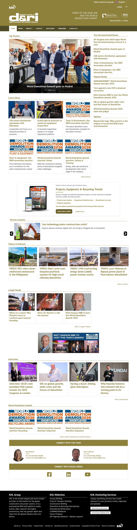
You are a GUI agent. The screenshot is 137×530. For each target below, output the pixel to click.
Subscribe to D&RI (64, 211)
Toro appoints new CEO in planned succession (110, 89)
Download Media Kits (100, 513)
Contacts (73, 28)
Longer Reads (14, 290)
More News (85, 177)
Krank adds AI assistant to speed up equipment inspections (49, 123)
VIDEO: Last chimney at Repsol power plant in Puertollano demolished (114, 271)
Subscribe (62, 28)
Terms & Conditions (108, 526)
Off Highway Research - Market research (66, 516)
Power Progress (56, 514)
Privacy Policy (27, 526)
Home (13, 28)
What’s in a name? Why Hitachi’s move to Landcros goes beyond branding (20, 316)
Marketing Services (99, 508)
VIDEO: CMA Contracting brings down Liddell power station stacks (83, 271)
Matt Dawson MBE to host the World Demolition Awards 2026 (111, 96)
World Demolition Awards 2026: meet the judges (108, 110)
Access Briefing (56, 499)
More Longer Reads (82, 326)
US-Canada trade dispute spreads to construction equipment (49, 86)
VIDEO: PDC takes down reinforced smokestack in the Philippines (22, 271)
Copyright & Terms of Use (91, 526)
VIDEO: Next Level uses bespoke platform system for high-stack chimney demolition (52, 273)
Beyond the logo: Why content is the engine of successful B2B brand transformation (111, 123)
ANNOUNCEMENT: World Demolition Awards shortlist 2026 (110, 82)
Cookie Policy (38, 526)
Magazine (50, 28)
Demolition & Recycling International (64, 506)
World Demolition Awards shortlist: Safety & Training (77, 160)
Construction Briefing (58, 504)
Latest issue (79, 211)
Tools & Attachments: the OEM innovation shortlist (78, 121)
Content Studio (75, 526)
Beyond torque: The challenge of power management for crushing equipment (78, 226)
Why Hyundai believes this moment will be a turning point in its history (113, 388)
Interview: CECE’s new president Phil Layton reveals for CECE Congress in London (21, 388)
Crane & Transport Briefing (60, 501)
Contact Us (49, 526)
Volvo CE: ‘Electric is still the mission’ (48, 314)
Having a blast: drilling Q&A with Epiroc (82, 385)
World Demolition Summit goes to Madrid (109, 50)
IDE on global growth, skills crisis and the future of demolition (109, 103)
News (21, 28)
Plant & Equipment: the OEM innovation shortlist (21, 159)
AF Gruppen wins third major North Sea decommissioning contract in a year (110, 42)
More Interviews (121, 399)
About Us (17, 526)
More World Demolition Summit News (75, 437)
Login (119, 7)
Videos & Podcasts (17, 244)
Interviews (13, 359)
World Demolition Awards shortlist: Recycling (21, 429)
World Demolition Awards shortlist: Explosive (77, 429)
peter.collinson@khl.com (97, 458)
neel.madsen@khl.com (38, 458)
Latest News (14, 98)
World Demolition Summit (20, 405)
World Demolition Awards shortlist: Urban (49, 159)
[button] (88, 68)
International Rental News (60, 509)
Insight (29, 28)
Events (39, 28)
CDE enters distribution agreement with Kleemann (20, 123)
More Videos (123, 284)
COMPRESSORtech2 (58, 511)
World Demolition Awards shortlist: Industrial (49, 429)
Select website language (104, 2)
